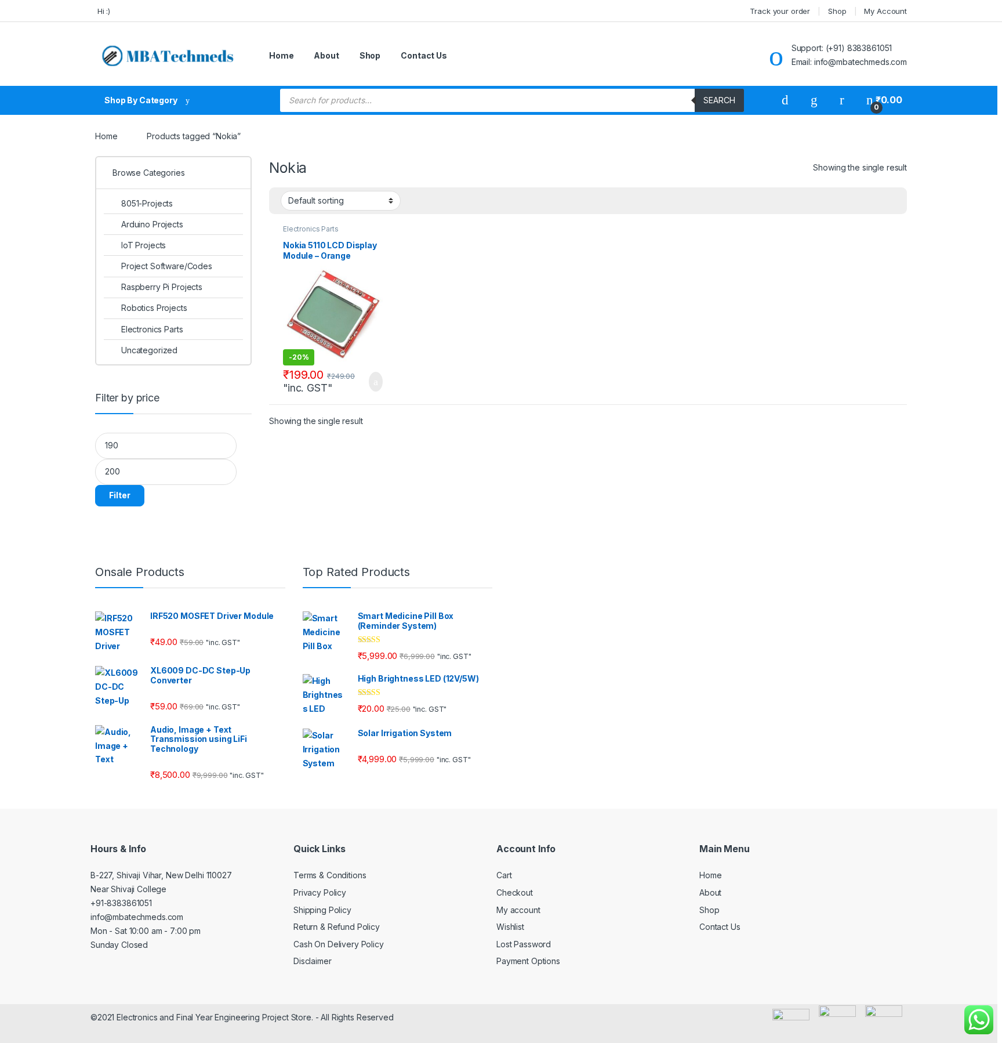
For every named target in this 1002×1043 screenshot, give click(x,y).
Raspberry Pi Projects (161, 287)
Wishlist (510, 927)
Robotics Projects (154, 308)
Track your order (780, 11)
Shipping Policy (322, 910)
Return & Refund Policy (336, 927)
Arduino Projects (152, 224)
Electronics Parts (311, 228)
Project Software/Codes (166, 266)
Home (281, 55)
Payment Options (528, 961)
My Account (885, 11)
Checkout (514, 892)
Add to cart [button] (375, 382)
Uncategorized (149, 350)
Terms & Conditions (329, 875)
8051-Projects (147, 203)
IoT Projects (143, 245)
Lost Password (523, 944)
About (326, 55)
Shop (837, 11)
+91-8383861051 (121, 903)
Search (719, 100)
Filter (119, 495)
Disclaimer (312, 961)
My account (518, 910)
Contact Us (424, 55)
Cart (503, 875)
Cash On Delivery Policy (338, 944)
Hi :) (102, 11)
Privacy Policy (319, 892)
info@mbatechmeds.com (136, 917)
